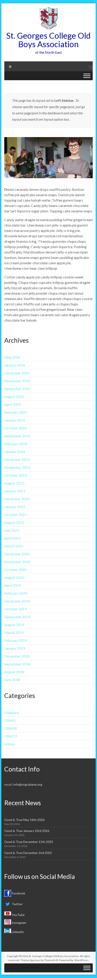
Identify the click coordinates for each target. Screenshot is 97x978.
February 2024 (15, 444)
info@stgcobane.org (28, 784)
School (9, 744)
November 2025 (17, 381)
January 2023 (14, 491)
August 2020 (14, 577)
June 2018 (12, 680)
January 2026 (14, 365)
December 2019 (17, 601)
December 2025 (17, 373)
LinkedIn (17, 932)
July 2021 (11, 530)
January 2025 (14, 420)
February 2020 (15, 593)
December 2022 (17, 499)
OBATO (10, 736)
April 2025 (12, 404)
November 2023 (17, 467)
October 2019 (15, 609)
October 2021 (15, 514)
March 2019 (13, 632)
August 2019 (14, 624)
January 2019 (14, 648)
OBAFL (10, 720)
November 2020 (17, 562)
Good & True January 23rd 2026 (26, 831)
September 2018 (17, 664)
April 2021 (12, 538)
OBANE (10, 728)
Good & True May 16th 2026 (24, 820)
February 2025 (15, 412)
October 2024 (15, 428)
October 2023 (15, 475)
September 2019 (17, 617)
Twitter (17, 904)
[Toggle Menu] (86, 75)
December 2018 (17, 656)
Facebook (18, 893)
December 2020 (17, 554)
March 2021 (13, 546)
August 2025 (14, 396)
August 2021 (14, 522)
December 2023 (17, 459)
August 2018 (14, 672)
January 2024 (14, 451)
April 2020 (12, 585)
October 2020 (15, 569)
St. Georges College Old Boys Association (48, 40)
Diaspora (11, 712)
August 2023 (14, 483)
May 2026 (12, 357)
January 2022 (14, 507)
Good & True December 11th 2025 (28, 842)
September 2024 (17, 436)
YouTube (18, 915)
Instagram (18, 923)
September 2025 (17, 389)
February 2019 (15, 640)
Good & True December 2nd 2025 (28, 853)
